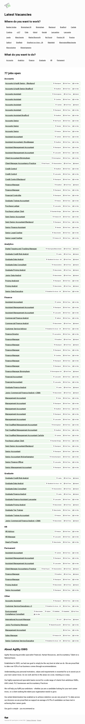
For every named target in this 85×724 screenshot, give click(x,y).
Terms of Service (31, 720)
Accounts (9, 60)
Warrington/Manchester (67, 42)
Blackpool (52, 27)
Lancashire (55, 32)
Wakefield (51, 42)
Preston (72, 37)
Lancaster (67, 32)
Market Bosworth (35, 37)
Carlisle (73, 27)
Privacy (39, 720)
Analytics (21, 60)
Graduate (42, 60)
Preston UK (61, 37)
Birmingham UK (26, 27)
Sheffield (19, 42)
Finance (31, 60)
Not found (48, 37)
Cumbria (9, 32)
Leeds (8, 37)
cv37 (18, 32)
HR (51, 60)
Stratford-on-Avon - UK (35, 42)
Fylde (26, 32)
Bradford (63, 27)
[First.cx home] (6, 718)
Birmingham (40, 27)
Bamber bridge (11, 27)
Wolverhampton (25, 48)
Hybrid (35, 32)
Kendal (44, 32)
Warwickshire (11, 48)
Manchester (19, 37)
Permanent (61, 60)
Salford (8, 42)
